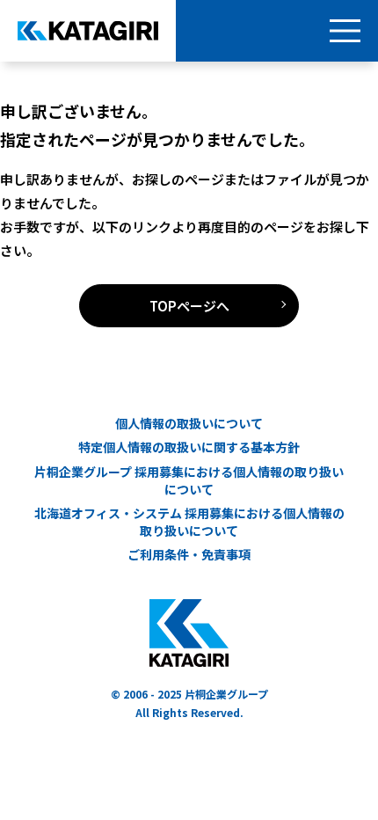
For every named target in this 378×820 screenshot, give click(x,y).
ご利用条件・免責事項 (189, 554)
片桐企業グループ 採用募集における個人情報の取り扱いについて (189, 481)
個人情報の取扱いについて (189, 423)
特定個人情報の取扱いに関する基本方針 (189, 447)
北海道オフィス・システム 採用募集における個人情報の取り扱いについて (189, 522)
